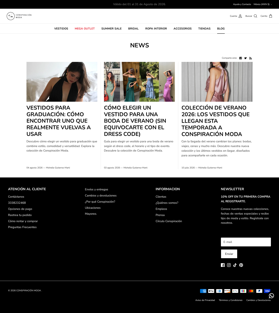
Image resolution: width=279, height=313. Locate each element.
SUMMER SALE (111, 28)
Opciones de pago (20, 209)
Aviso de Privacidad (205, 300)
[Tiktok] (235, 265)
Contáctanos (16, 197)
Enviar (229, 254)
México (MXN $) (261, 4)
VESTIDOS (61, 28)
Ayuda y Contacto (242, 4)
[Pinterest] (241, 265)
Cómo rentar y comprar (23, 221)
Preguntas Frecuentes (22, 227)
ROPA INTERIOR (156, 28)
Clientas (161, 197)
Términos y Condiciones (231, 300)
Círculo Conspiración (169, 221)
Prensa (160, 215)
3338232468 (17, 203)
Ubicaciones (93, 208)
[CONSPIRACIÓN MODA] (18, 16)
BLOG (221, 28)
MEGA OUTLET (85, 28)
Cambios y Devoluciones (258, 300)
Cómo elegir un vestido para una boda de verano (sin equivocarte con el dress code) (135, 121)
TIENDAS (204, 28)
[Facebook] (223, 265)
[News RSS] (251, 58)
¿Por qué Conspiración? (100, 202)
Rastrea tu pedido (20, 215)
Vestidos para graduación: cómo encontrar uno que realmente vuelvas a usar (58, 121)
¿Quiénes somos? (167, 203)
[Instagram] (229, 265)
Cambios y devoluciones (101, 195)
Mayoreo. (91, 214)
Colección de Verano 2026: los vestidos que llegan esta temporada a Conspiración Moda (215, 121)
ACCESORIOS (183, 28)
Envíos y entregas (96, 189)
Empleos (161, 209)
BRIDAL (133, 28)
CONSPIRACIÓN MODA (28, 290)
